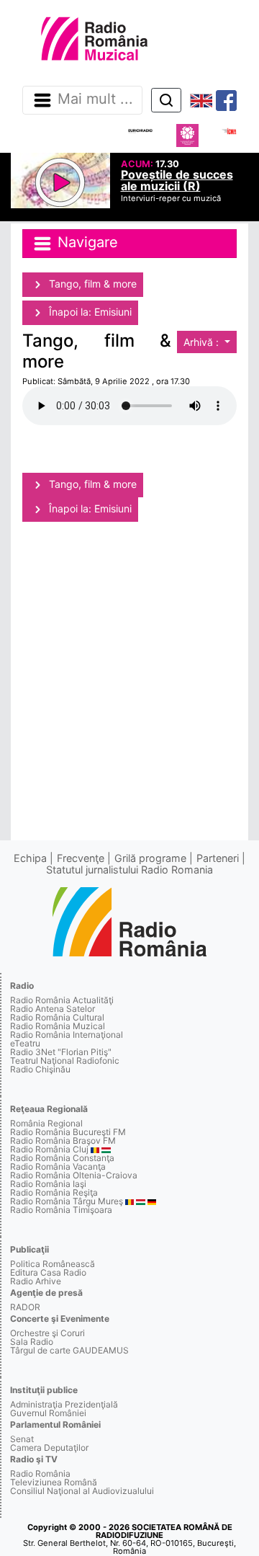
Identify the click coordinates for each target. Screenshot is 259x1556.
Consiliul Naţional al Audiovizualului (82, 1490)
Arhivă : (202, 342)
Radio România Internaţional (66, 1034)
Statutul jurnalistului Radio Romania (129, 869)
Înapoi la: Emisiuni (89, 312)
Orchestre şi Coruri (47, 1333)
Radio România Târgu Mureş (66, 1201)
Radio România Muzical (57, 1026)
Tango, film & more (91, 283)
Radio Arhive (35, 1281)
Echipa (30, 858)
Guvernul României (48, 1413)
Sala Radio (31, 1341)
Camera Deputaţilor (49, 1447)
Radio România (40, 1473)
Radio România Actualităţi (62, 1000)
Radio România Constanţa (62, 1157)
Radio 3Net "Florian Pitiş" (61, 1051)
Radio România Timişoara (61, 1209)
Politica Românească (52, 1263)
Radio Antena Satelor (52, 1008)
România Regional (46, 1123)
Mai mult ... (95, 99)
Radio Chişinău (40, 1069)
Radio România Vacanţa (58, 1166)
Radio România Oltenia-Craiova (73, 1175)
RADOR (25, 1307)
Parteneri (217, 858)
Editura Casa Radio (48, 1272)
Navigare (85, 242)
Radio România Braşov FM (63, 1140)
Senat (22, 1438)
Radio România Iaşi (48, 1183)
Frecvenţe (80, 858)
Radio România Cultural (57, 1017)
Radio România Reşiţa (54, 1192)
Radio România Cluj (49, 1149)
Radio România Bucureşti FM (68, 1131)
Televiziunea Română (53, 1482)
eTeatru (25, 1043)
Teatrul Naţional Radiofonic (64, 1060)
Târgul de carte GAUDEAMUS (69, 1350)
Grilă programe (150, 858)
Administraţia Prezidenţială (64, 1404)
